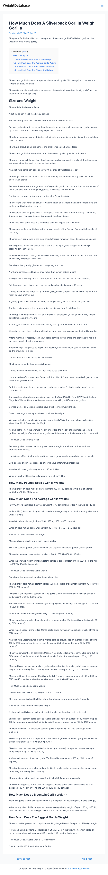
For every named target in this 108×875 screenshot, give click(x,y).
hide (25, 52)
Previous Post (21, 859)
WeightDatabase (16, 5)
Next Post (88, 859)
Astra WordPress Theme (77, 868)
